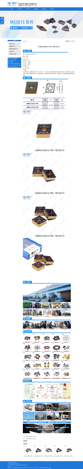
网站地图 (49, 467)
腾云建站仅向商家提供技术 (44, 467)
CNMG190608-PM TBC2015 (31, 436)
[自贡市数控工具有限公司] (41, 3)
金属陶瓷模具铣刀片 (13, 48)
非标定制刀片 (12, 51)
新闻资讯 (44, 9)
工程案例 (36, 9)
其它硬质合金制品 (12, 53)
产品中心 (28, 9)
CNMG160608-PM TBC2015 (31, 438)
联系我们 (52, 9)
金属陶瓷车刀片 (12, 46)
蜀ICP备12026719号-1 (36, 467)
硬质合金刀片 (12, 43)
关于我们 (20, 9)
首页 (12, 9)
